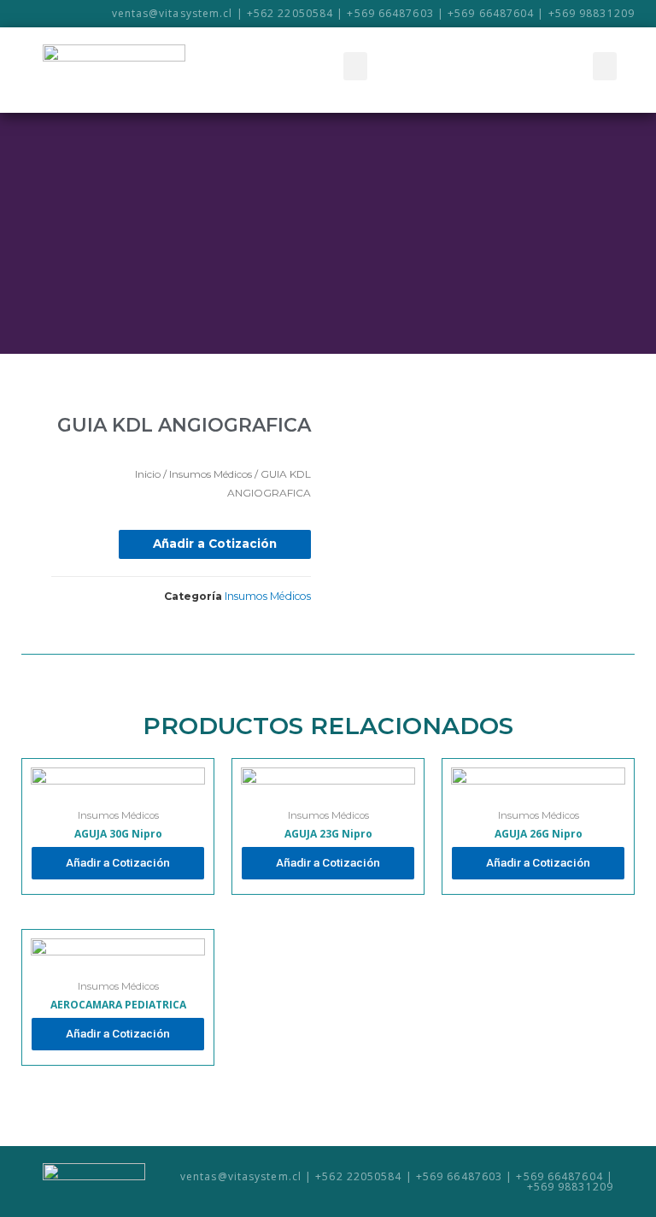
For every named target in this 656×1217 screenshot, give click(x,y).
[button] (355, 66)
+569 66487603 (390, 13)
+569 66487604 (491, 13)
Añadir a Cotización (215, 543)
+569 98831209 (591, 13)
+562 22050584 (290, 13)
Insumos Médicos (210, 473)
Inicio (148, 473)
